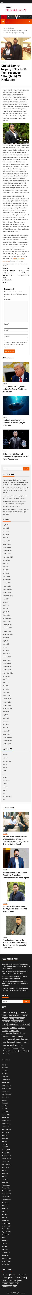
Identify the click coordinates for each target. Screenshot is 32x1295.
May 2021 (6, 721)
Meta (4, 1042)
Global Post (6, 1036)
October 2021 (7, 705)
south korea (6, 1048)
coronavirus (6, 1021)
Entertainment (7, 761)
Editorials (5, 758)
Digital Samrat (19, 264)
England (5, 1030)
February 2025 (7, 579)
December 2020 (7, 737)
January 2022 (7, 695)
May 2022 (6, 686)
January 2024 (7, 621)
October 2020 (7, 744)
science (5, 787)
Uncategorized (7, 796)
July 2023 (5, 641)
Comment (7, 299)
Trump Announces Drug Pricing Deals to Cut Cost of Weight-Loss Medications (15, 389)
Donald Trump (25, 1024)
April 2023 (6, 650)
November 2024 (7, 589)
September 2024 (8, 596)
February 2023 (7, 657)
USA (4, 800)
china (11, 1018)
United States (24, 1051)
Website (6, 336)
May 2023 (6, 647)
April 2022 (6, 689)
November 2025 (7, 550)
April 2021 (6, 724)
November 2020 (7, 741)
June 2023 (6, 644)
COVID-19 (20, 1021)
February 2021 (7, 731)
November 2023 (7, 628)
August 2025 (6, 560)
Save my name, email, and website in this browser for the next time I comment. (15, 344)
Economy (5, 1027)
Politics (5, 783)
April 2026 (6, 534)
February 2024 (7, 618)
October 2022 (7, 670)
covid (13, 1021)
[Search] (29, 21)
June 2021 (6, 718)
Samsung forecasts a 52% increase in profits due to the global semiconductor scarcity (9, 275)
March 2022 (6, 692)
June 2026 (6, 528)
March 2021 (6, 728)
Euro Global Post (7, 1033)
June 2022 (6, 682)
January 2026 (7, 544)
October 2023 (7, 631)
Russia (25, 1042)
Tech (4, 793)
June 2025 (6, 567)
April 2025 (6, 573)
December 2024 (7, 586)
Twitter (5, 1051)
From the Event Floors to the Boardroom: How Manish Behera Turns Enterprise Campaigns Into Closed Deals (15, 504)
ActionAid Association (9, 1012)
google (13, 1036)
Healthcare (21, 1036)
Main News (6, 780)
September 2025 (8, 557)
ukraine (16, 1051)
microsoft (11, 1042)
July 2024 (5, 602)
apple (4, 1015)
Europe (5, 764)
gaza (23, 1033)
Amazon (23, 1012)
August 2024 (6, 599)
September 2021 (8, 708)
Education (13, 1027)
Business (3, 61)
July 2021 (5, 715)
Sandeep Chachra (8, 1045)
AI (18, 1012)
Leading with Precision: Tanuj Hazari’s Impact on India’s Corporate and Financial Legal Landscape (16, 512)
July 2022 (5, 679)
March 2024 (6, 615)
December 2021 (7, 699)
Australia (24, 1015)
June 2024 (6, 605)
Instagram (11, 1039)
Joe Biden (25, 1039)
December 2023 (7, 625)
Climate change (19, 1018)
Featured (5, 767)
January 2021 (7, 734)
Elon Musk (21, 1027)
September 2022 (8, 673)
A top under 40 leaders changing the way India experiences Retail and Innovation (15, 908)
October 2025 (7, 554)
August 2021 (6, 712)
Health (4, 771)
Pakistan (18, 1042)
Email (6, 330)
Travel (22, 1048)
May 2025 (6, 570)
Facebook (17, 1033)
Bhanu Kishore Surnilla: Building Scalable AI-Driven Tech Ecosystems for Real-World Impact (16, 490)
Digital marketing (10, 264)
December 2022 (7, 663)
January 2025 (7, 583)
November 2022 (7, 666)
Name (6, 324)
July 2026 (5, 525)
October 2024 (7, 592)
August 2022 (6, 676)
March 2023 (6, 654)
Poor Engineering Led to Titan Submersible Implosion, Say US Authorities (14, 422)
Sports (5, 790)
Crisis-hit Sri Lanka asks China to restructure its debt (23, 271)
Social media (18, 1045)
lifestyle (5, 777)
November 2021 (7, 702)
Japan (18, 1039)
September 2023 (8, 634)
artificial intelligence (14, 1015)
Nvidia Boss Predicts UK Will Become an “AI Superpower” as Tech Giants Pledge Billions (16, 456)
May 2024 (6, 608)
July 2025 (5, 563)
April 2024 (6, 612)
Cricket (5, 1024)
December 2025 (7, 547)
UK (10, 1051)
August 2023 (6, 637)
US (3, 1054)
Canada (5, 1018)
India (4, 774)
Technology (15, 1048)
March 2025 (6, 576)
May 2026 (6, 531)
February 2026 (7, 541)
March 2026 (6, 538)
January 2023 (7, 660)
